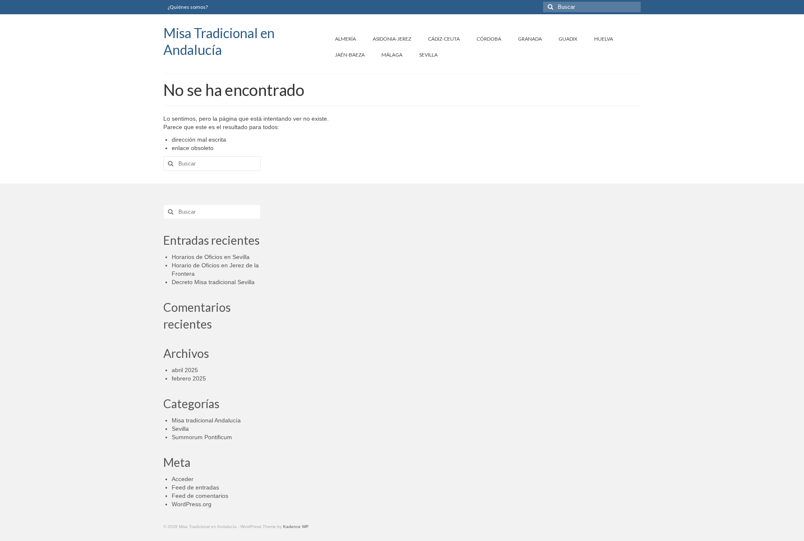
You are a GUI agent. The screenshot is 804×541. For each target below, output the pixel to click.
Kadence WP (296, 526)
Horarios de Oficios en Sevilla (211, 257)
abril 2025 (185, 370)
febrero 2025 (189, 378)
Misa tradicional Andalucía (206, 420)
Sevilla (180, 428)
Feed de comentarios (200, 495)
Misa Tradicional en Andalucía (219, 41)
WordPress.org (191, 504)
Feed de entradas (195, 487)
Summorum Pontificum (202, 437)
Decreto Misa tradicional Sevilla (213, 282)
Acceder (182, 479)
